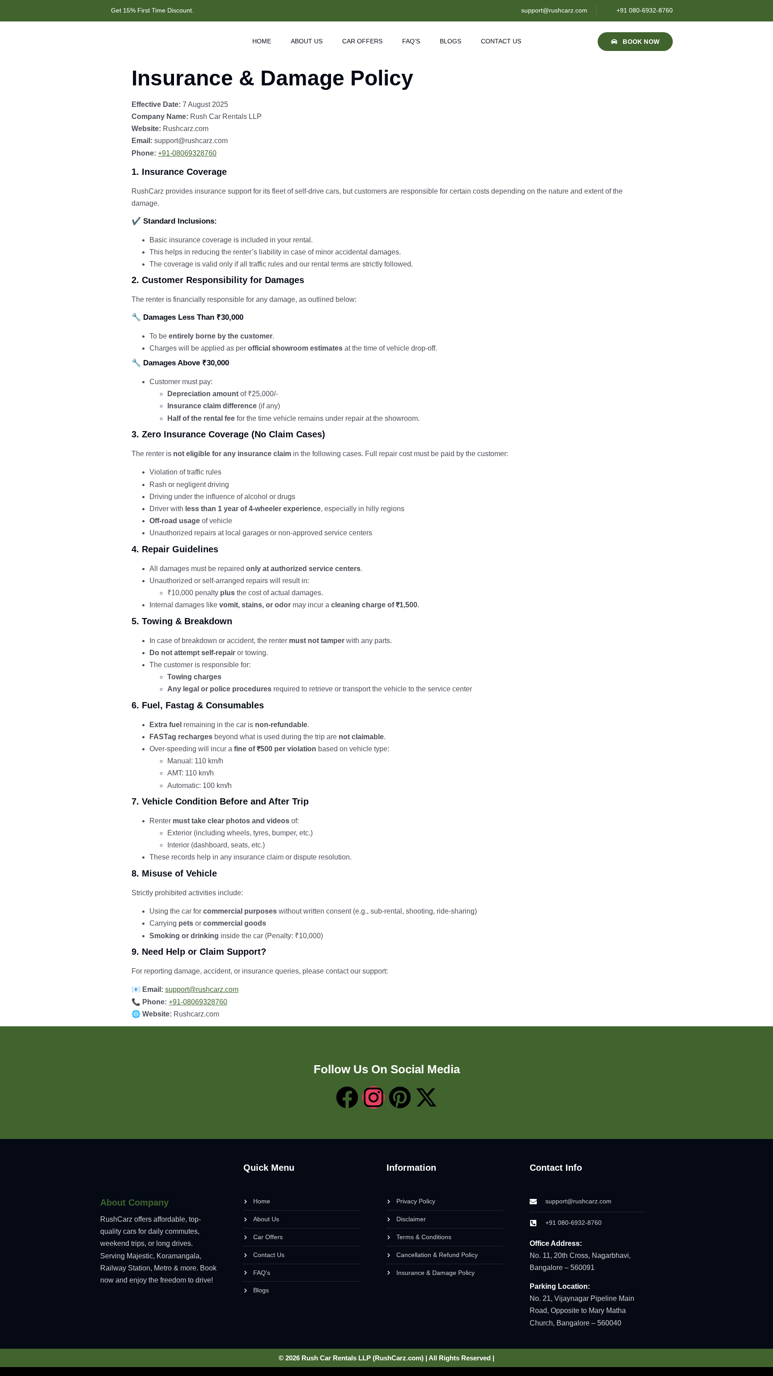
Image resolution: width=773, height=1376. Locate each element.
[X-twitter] (426, 1097)
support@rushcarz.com (201, 989)
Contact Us (501, 41)
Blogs (450, 41)
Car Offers (362, 41)
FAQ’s (411, 41)
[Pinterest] (400, 1097)
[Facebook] (347, 1097)
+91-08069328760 (187, 153)
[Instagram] (373, 1097)
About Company (134, 1202)
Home (261, 41)
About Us (307, 41)
